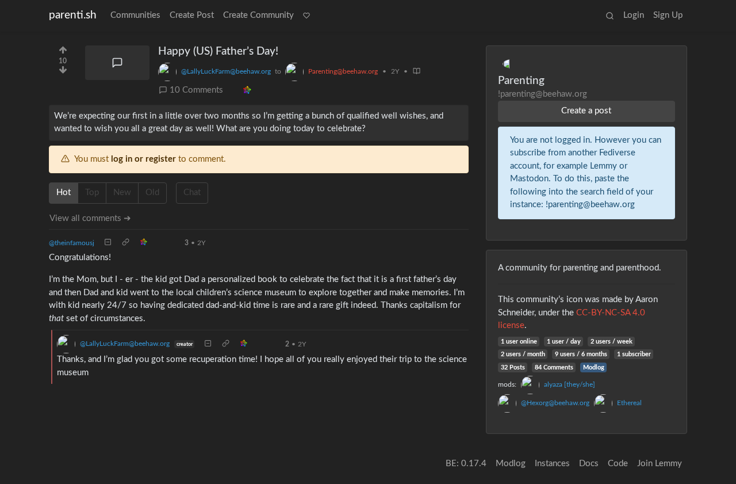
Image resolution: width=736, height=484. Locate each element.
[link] (247, 90)
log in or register (143, 159)
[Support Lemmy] (306, 16)
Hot (63, 192)
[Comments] (117, 62)
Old (152, 192)
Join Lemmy (659, 463)
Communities (135, 15)
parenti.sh (73, 15)
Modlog (593, 367)
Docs (589, 463)
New (122, 192)
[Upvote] (63, 48)
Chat (192, 192)
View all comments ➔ (90, 218)
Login (633, 15)
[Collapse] (108, 242)
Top (92, 192)
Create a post (586, 110)
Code (618, 463)
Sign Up (668, 15)
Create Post (192, 15)
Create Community (258, 15)
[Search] (610, 16)
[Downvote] (63, 73)
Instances (552, 463)
